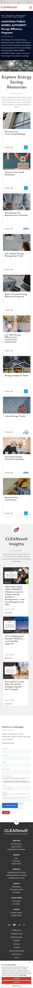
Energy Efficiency (16, 844)
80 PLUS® (16, 940)
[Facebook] (24, 925)
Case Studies (16, 892)
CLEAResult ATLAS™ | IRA (16, 878)
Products (16, 869)
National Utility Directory (16, 951)
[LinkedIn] (9, 925)
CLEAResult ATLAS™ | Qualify (16, 872)
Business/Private (16, 863)
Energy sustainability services (16, 849)
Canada (6, 2)
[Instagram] (19, 925)
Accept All (16, 978)
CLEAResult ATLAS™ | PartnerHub (16, 875)
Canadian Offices (16, 915)
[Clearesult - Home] (16, 831)
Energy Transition (16, 846)
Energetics (16, 944)
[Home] (9, 7)
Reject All (16, 982)
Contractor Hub (16, 954)
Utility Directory (10, 15)
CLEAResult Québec (16, 937)
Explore (7, 147)
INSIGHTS (16, 883)
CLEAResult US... (16, 930)
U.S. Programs (16, 901)
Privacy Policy (22, 975)
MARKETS (16, 855)
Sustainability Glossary (16, 889)
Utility (16, 858)
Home (2, 15)
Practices (16, 840)
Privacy (16, 957)
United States (16, 898)
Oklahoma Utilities (20, 15)
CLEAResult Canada (16, 933)
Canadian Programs (16, 912)
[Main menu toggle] (30, 8)
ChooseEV (16, 947)
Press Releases (16, 886)
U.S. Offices (16, 904)
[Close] (29, 962)
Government (16, 861)
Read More (8, 612)
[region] (16, 974)
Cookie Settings (16, 986)
